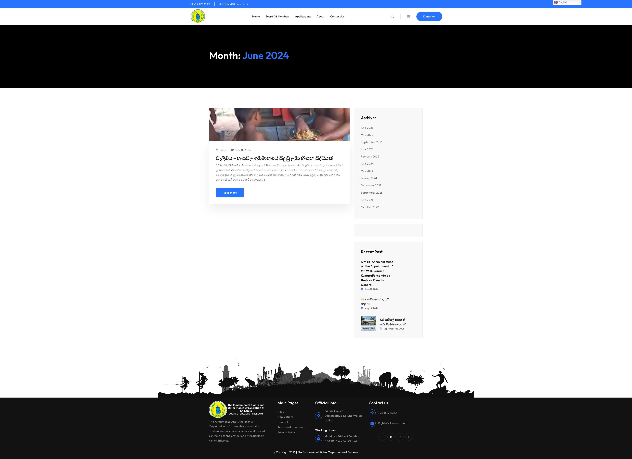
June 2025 (367, 149)
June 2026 (367, 127)
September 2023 (371, 192)
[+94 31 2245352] (372, 412)
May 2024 (367, 171)
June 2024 (367, 163)
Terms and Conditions (291, 427)
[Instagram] (400, 437)
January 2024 (369, 178)
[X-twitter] (391, 437)
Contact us (337, 16)
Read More (230, 192)
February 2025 (370, 156)
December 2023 (371, 185)
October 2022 (370, 207)
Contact (282, 422)
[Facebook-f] (382, 437)
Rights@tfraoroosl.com (392, 423)
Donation (429, 16)
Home (256, 16)
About (320, 16)
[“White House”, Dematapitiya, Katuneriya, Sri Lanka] (318, 415)
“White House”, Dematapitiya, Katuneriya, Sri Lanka (343, 415)
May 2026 (367, 135)
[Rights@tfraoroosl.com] (372, 423)
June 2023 (367, 199)
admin (223, 150)
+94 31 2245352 (387, 413)
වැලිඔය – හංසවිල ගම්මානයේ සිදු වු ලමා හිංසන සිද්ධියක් (274, 158)
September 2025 (371, 142)
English (562, 2)
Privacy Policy (286, 432)
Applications (303, 16)
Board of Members (277, 16)
